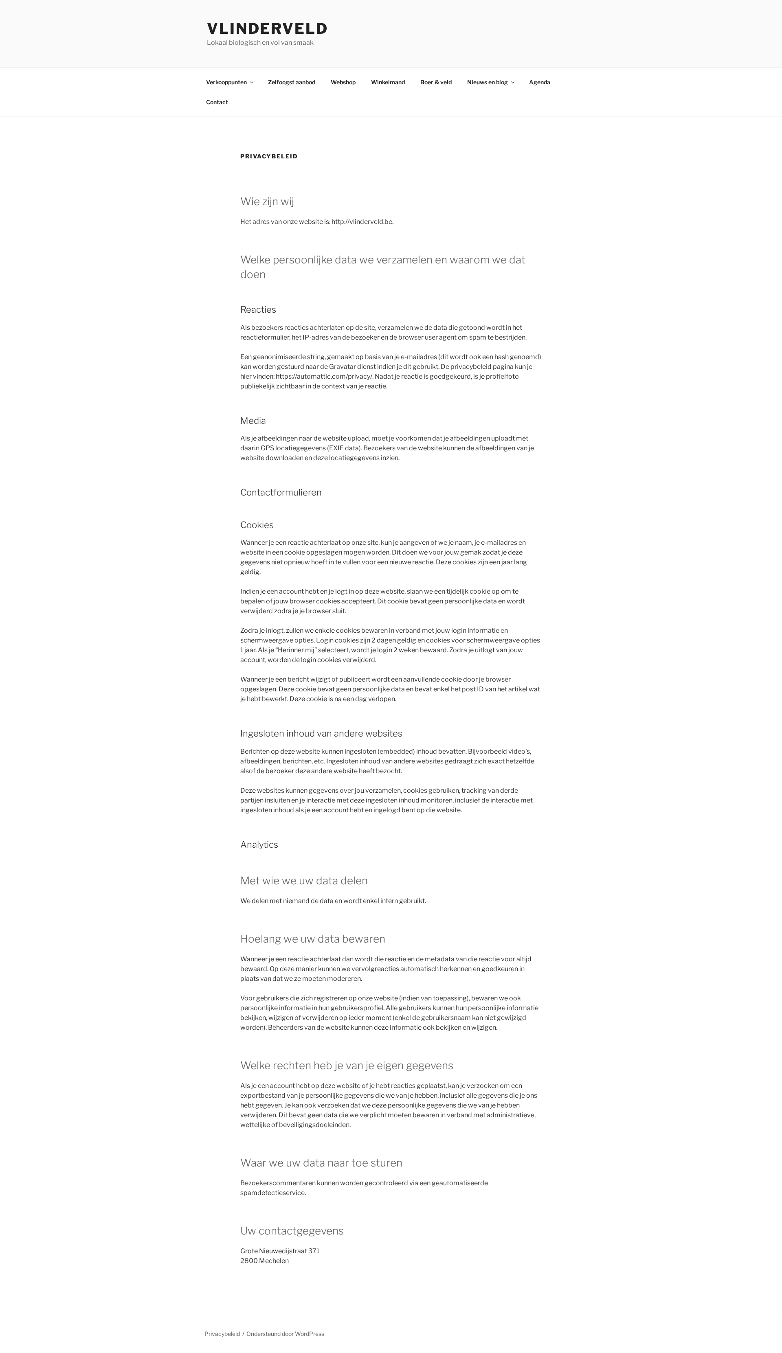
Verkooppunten (226, 82)
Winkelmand (388, 82)
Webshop (343, 82)
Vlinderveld (267, 28)
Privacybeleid (222, 1333)
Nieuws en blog (487, 82)
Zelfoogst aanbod (291, 82)
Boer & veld (436, 82)
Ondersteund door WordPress (285, 1333)
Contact (217, 102)
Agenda (539, 82)
